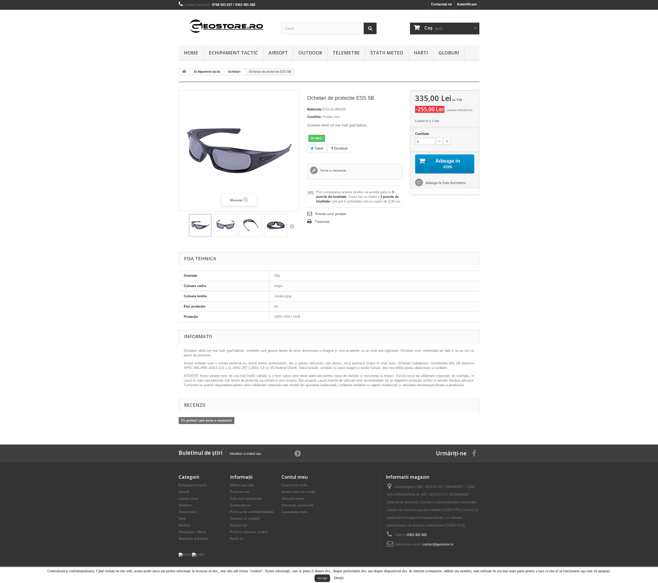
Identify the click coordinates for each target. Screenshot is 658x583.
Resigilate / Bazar (192, 532)
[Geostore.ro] (226, 26)
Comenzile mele (294, 485)
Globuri (448, 53)
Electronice (188, 512)
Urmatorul (292, 226)
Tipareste (322, 222)
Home (191, 53)
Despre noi (238, 525)
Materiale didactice (193, 539)
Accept (322, 578)
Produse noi (240, 492)
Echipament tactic (233, 53)
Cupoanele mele (294, 512)
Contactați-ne (441, 4)
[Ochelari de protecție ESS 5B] (200, 225)
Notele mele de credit (298, 492)
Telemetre (346, 53)
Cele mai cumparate (246, 499)
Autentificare (467, 4)
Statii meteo (386, 53)
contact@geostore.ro (437, 544)
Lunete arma (188, 499)
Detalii (339, 578)
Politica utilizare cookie (249, 532)
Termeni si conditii (245, 519)
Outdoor (310, 53)
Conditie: (314, 117)
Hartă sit (236, 539)
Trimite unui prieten (330, 214)
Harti (421, 53)
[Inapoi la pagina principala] (184, 72)
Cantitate (422, 134)
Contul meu (294, 477)
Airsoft (278, 53)
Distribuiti (340, 148)
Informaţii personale (297, 505)
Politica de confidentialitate (251, 512)
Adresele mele (292, 499)
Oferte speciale (242, 485)
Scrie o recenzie (332, 170)
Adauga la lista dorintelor (445, 183)
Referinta (314, 109)
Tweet (318, 148)
